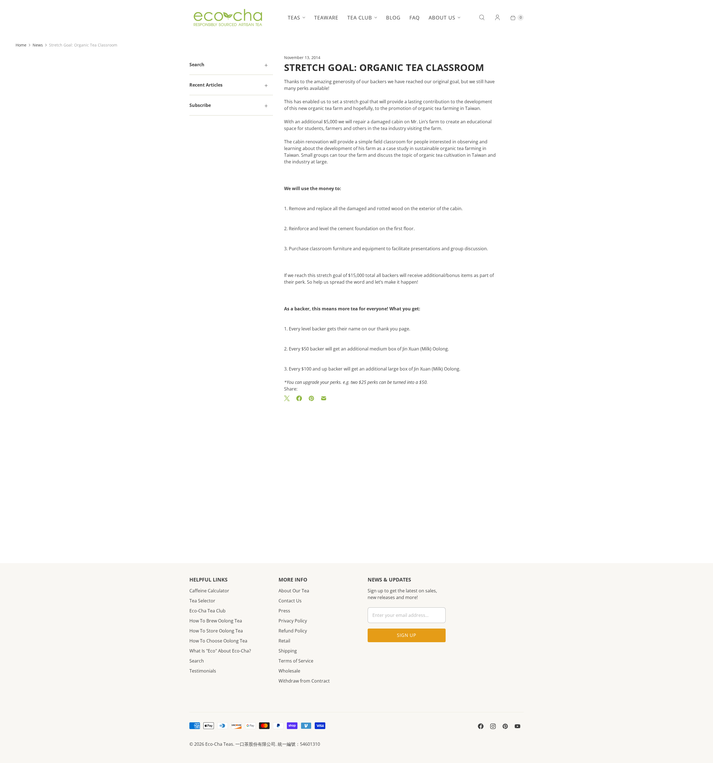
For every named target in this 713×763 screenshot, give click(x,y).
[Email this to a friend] (324, 398)
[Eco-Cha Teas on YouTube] (517, 726)
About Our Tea (294, 591)
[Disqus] (390, 474)
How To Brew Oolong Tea (215, 621)
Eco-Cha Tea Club (207, 611)
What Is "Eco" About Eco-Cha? (220, 651)
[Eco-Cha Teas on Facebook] (481, 726)
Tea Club (359, 17)
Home (21, 45)
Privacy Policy (293, 621)
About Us (442, 17)
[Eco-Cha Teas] (227, 17)
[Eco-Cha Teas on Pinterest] (505, 726)
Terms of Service (296, 661)
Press (284, 611)
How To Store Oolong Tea (216, 631)
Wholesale (289, 671)
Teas (294, 17)
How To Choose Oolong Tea (218, 641)
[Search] (482, 17)
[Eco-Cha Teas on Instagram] (493, 726)
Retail (284, 641)
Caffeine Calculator (209, 591)
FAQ (414, 17)
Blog (393, 17)
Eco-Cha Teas (219, 744)
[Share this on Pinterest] (311, 398)
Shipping (288, 651)
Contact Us (290, 601)
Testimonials (202, 671)
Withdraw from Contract (304, 681)
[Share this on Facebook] (299, 398)
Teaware (326, 17)
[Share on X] (288, 398)
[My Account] (497, 17)
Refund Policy (293, 631)
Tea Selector (202, 601)
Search (196, 661)
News (38, 45)
